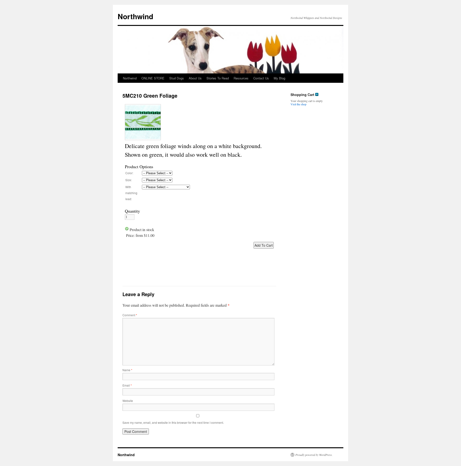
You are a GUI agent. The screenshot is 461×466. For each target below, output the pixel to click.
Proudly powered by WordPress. (314, 455)
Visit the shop (298, 104)
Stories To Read (217, 78)
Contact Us (261, 78)
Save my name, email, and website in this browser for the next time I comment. (173, 422)
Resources (241, 78)
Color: (129, 173)
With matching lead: (131, 193)
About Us (195, 78)
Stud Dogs (176, 78)
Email (127, 385)
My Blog (279, 78)
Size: (128, 180)
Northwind (135, 16)
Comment (129, 315)
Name (127, 370)
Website (127, 401)
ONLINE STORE (152, 78)
